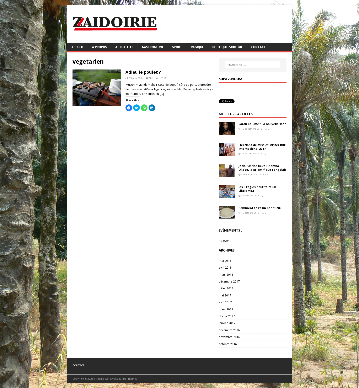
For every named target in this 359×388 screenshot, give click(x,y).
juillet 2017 (226, 288)
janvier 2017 (227, 323)
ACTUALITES (124, 47)
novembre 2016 (229, 337)
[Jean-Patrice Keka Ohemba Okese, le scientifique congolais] (227, 174)
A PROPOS (99, 47)
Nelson (153, 78)
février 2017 (227, 316)
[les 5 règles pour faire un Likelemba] (227, 195)
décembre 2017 (229, 281)
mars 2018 (226, 274)
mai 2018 (225, 261)
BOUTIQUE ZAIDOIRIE (227, 47)
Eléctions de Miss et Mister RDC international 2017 (262, 147)
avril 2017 (225, 302)
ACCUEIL (77, 47)
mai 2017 (225, 295)
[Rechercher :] (252, 64)
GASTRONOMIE (153, 47)
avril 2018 (225, 267)
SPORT (177, 47)
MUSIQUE (197, 47)
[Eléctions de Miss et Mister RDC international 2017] (227, 153)
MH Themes (130, 379)
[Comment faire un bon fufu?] (227, 216)
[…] (162, 94)
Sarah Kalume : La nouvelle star (262, 124)
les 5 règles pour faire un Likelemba (257, 189)
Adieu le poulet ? (143, 72)
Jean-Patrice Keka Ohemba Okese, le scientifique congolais (262, 168)
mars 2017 (226, 309)
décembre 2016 (229, 330)
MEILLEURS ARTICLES (236, 114)
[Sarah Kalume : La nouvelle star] (227, 132)
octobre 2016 (228, 344)
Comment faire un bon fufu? (260, 208)
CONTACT (258, 47)
